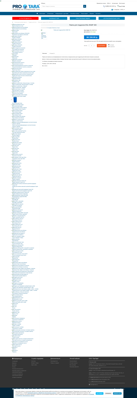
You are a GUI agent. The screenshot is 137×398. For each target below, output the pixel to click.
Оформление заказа (101, 3)
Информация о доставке (61, 13)
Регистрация (122, 3)
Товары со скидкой (55, 363)
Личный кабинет (73, 361)
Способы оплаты (74, 13)
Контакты (98, 13)
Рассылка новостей (74, 366)
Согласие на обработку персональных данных (17, 375)
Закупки (92, 13)
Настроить (100, 393)
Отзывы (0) (52, 53)
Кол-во (85, 45)
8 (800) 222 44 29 (109, 6)
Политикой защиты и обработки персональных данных (42, 392)
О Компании (50, 13)
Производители (54, 361)
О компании (15, 361)
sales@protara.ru (94, 384)
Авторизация (115, 3)
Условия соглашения (17, 377)
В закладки (111, 44)
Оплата (14, 366)
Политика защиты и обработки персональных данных (19, 371)
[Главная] (37, 13)
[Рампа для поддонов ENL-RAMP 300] (61, 30)
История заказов (73, 363)
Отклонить (108, 393)
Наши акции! (84, 13)
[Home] (12, 22)
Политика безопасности (17, 368)
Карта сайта (34, 364)
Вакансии (14, 363)
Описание (44, 53)
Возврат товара (35, 363)
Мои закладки (73, 364)
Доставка (14, 365)
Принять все (117, 393)
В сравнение (112, 46)
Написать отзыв (55, 27)
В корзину (101, 45)
